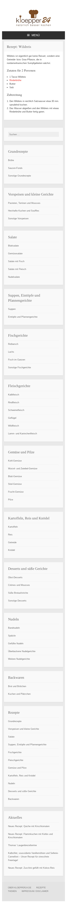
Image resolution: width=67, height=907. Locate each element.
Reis (10, 534)
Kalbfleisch (13, 394)
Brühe (11, 160)
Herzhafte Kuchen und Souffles (23, 210)
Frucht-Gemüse (16, 492)
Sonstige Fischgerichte (19, 367)
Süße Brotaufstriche (18, 593)
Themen (12, 891)
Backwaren (13, 799)
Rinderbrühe (15, 80)
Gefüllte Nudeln (15, 643)
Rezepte (41, 887)
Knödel (11, 550)
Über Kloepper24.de (19, 887)
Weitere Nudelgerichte (19, 659)
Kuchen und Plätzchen (19, 694)
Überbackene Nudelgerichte (21, 651)
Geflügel (12, 418)
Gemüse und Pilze (17, 768)
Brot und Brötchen (17, 686)
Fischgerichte (14, 752)
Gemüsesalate (15, 253)
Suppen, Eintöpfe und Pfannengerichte (27, 744)
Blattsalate (13, 245)
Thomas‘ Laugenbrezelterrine (22, 845)
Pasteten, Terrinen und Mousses (24, 203)
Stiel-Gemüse (15, 484)
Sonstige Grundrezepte (19, 175)
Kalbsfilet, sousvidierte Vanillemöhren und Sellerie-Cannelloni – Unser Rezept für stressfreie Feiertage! (33, 856)
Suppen (12, 309)
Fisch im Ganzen (16, 359)
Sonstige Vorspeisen (18, 218)
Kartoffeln (13, 527)
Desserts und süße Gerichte (22, 791)
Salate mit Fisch (16, 261)
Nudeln (11, 783)
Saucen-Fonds (15, 168)
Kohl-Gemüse (15, 460)
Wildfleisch (13, 425)
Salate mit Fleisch (17, 269)
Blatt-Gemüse (15, 476)
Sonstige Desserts (17, 600)
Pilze (10, 499)
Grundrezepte (14, 721)
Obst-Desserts (15, 577)
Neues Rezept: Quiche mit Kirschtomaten (28, 826)
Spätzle (12, 635)
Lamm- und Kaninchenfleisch (22, 433)
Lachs (11, 352)
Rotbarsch (13, 344)
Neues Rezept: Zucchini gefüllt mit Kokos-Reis (31, 868)
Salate (11, 736)
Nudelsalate (14, 277)
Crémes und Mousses (19, 585)
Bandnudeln (14, 628)
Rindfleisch (13, 402)
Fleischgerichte (15, 760)
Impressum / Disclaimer (35, 891)
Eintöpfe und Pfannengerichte (22, 317)
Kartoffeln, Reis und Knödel (21, 775)
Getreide (12, 542)
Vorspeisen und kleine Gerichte (23, 729)
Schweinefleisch (16, 410)
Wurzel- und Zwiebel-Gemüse (22, 468)
